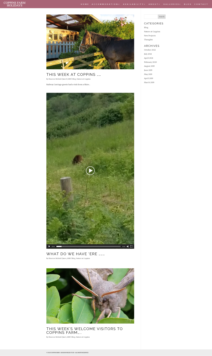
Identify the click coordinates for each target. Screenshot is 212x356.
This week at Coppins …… (73, 74)
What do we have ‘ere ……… (75, 254)
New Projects (150, 36)
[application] (90, 171)
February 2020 (150, 62)
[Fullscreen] (131, 246)
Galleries (171, 4)
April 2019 (148, 78)
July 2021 (148, 54)
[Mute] (128, 246)
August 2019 (149, 66)
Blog (188, 4)
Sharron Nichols (55, 79)
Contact (201, 4)
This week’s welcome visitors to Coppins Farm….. (84, 331)
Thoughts (148, 40)
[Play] (49, 246)
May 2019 (148, 74)
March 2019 (149, 82)
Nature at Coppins (83, 79)
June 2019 (148, 70)
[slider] (88, 246)
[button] (90, 170)
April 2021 (148, 58)
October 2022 (150, 50)
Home (85, 4)
